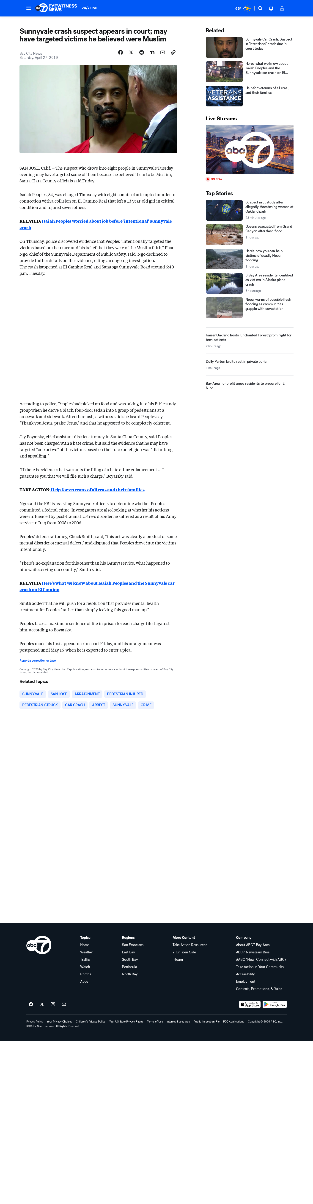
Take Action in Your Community (260, 967)
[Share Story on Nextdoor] (152, 52)
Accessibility (245, 974)
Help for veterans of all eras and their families (97, 489)
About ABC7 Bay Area (253, 945)
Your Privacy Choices (59, 1021)
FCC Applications (233, 1021)
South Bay (130, 959)
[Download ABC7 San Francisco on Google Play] (275, 1004)
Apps (84, 981)
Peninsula (129, 967)
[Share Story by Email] (163, 52)
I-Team (178, 959)
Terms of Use (155, 1021)
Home (84, 945)
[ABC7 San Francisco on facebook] (31, 1004)
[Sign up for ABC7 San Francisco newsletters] (64, 1004)
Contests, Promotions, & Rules (259, 989)
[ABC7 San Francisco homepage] (56, 8)
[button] (28, 7)
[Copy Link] (173, 52)
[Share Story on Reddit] (142, 52)
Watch (85, 967)
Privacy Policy (34, 1021)
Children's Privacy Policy (90, 1021)
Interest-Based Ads (178, 1021)
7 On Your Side (184, 952)
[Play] (249, 149)
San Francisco (133, 945)
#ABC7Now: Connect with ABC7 (261, 959)
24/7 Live (89, 7)
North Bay (129, 974)
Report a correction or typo (37, 660)
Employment (245, 981)
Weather (86, 952)
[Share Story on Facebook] (120, 52)
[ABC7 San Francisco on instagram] (53, 1004)
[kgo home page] (38, 945)
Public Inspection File (207, 1021)
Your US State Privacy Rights (126, 1021)
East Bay (128, 952)
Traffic (85, 959)
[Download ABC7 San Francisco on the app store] (250, 1004)
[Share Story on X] (131, 52)
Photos (85, 974)
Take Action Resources (190, 945)
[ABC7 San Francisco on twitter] (42, 1004)
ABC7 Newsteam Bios (252, 952)
